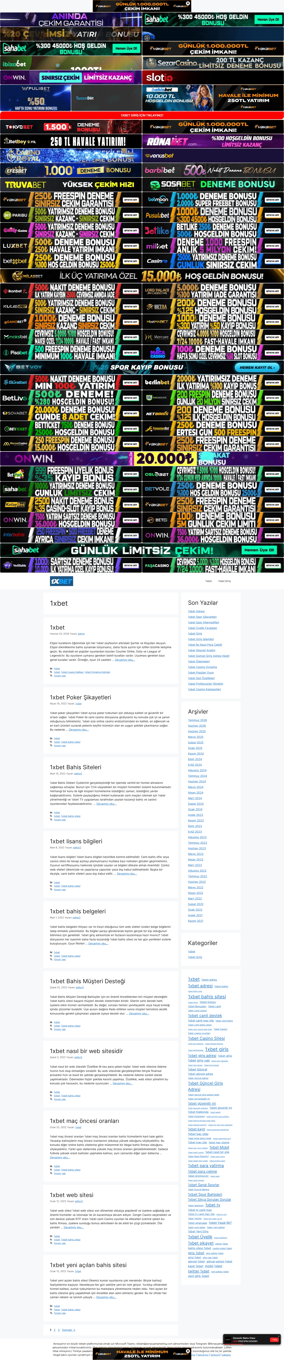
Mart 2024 (195, 798)
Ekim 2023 (195, 826)
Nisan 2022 (195, 893)
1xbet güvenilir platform (198, 1108)
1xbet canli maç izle (201, 1020)
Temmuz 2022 (197, 876)
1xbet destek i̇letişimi (214, 1044)
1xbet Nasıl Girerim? (198, 1156)
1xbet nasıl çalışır (217, 1157)
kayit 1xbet (195, 1266)
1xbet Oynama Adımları (97, 672)
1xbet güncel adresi (198, 1078)
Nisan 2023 (195, 859)
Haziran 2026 (197, 725)
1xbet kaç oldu (198, 1134)
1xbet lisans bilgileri (76, 841)
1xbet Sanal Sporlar (203, 1185)
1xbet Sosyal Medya (198, 1189)
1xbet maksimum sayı (222, 1138)
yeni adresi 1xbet (220, 1271)
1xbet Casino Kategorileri (204, 689)
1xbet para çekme (202, 1171)
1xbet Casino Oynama (202, 667)
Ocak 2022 (195, 909)
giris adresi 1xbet (215, 1253)
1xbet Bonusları (197, 1006)
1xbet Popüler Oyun (201, 672)
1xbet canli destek (205, 1015)
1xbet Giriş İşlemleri (201, 639)
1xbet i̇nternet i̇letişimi (197, 1125)
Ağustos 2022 (197, 870)
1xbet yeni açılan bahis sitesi (88, 1264)
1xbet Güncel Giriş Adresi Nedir (209, 656)
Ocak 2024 (195, 809)
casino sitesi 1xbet (222, 1248)
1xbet (208, 581)
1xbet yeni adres (196, 1227)
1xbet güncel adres (200, 1074)
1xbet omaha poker (217, 1161)
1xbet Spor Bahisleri (205, 1194)
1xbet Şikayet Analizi (201, 650)
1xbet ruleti (215, 1176)
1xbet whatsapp (197, 1223)
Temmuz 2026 (197, 720)
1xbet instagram (196, 1116)
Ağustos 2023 (197, 837)
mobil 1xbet (213, 1266)
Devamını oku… (125, 659)
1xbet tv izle (221, 1214)
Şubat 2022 (195, 904)
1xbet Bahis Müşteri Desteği (87, 981)
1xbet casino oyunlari (199, 1033)
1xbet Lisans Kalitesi (72, 672)
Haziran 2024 (197, 781)
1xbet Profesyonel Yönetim (205, 683)
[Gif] (142, 276)
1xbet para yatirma (206, 1165)
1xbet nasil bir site (217, 1152)
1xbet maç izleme (219, 1142)
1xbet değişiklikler (195, 1050)
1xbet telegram (196, 1205)
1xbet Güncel (197, 1069)
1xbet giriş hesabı (211, 1065)
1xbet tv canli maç (200, 1210)
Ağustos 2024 (197, 770)
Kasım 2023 (196, 820)
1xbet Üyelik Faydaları (202, 628)
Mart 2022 (195, 898)
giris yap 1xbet (210, 1257)
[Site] (71, 199)
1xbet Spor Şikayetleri (202, 617)
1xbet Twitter (195, 1218)
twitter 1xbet (198, 1271)
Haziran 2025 (197, 731)
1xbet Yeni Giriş (198, 1231)
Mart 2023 (195, 865)
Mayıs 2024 (195, 787)
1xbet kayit (196, 1129)
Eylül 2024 (195, 764)
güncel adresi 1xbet (219, 1261)
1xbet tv (212, 1205)
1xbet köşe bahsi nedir (199, 1138)
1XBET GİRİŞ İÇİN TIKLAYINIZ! (142, 115)
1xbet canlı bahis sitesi (200, 1025)
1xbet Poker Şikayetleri (80, 697)
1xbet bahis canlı (195, 991)
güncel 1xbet (196, 1261)
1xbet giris (216, 1049)
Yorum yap (60, 675)
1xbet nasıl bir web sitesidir (86, 1050)
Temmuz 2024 (197, 776)
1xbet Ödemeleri (199, 661)
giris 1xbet (196, 1253)
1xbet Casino (220, 1029)
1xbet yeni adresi (216, 1227)
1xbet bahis (221, 986)
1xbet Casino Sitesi (206, 1038)
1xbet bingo (193, 1002)
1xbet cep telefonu (195, 1044)
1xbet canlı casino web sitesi (200, 1029)
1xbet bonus (208, 1002)
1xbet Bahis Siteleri (75, 767)
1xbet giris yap (199, 1060)
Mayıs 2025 (195, 737)
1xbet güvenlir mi (221, 1107)
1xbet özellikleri (220, 1238)
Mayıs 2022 (195, 887)
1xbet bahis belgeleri (78, 911)
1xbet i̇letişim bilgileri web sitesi (201, 1121)
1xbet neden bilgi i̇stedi (198, 1161)
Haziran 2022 (197, 881)
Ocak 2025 (195, 748)
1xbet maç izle (197, 1142)
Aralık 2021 (195, 915)
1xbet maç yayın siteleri (198, 1148)
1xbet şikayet (201, 1243)
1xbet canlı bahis (224, 1020)
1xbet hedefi (215, 1112)
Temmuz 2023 (197, 842)
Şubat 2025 (195, 742)
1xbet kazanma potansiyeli (218, 1130)
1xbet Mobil (219, 1147)
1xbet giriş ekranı (195, 1065)
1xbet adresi (200, 985)
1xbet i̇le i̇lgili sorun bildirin (217, 1117)
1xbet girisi (225, 1055)
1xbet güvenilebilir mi (199, 1098)
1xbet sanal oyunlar (196, 1180)
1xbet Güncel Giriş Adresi (205, 1086)
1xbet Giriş (224, 581)
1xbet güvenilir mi (202, 1103)
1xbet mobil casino (196, 1152)
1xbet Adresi (196, 611)
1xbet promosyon (198, 1175)
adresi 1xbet (221, 1243)
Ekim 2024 (195, 759)
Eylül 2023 (195, 831)
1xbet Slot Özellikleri (201, 678)
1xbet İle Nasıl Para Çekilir (205, 644)
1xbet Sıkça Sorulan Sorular (209, 1199)
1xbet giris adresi (202, 1055)
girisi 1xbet (194, 1257)
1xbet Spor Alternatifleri (203, 622)
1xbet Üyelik (200, 1236)
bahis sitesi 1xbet (199, 1248)
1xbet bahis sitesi (70, 742)
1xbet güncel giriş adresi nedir (203, 1094)
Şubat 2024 (196, 803)
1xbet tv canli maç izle (201, 1214)
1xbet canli (214, 1006)
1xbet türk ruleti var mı (212, 1219)
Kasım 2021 (195, 921)
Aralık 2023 (195, 815)
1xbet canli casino (197, 1010)
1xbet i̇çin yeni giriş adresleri (220, 1125)
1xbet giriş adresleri (219, 1061)
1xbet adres (209, 979)
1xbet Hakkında (198, 1112)
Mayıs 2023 (195, 854)
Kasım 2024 (196, 753)
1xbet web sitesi (71, 1194)
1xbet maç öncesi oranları (84, 1120)
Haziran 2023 (197, 848)
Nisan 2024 (195, 792)
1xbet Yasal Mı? (220, 1223)
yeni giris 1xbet (198, 1276)
